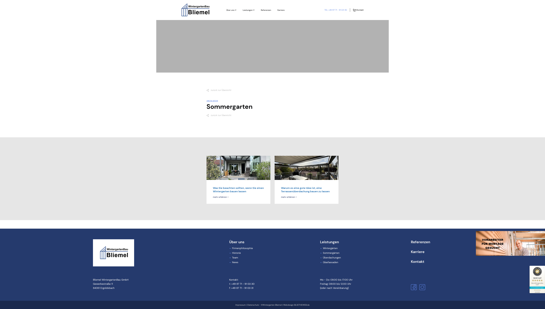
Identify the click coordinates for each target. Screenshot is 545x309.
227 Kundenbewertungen (537, 287)
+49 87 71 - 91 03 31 (242, 288)
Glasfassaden (252, 31)
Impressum (240, 305)
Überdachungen (253, 26)
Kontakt (360, 10)
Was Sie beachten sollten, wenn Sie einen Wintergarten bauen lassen (238, 189)
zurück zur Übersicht (220, 90)
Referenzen (266, 10)
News (231, 31)
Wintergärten (252, 16)
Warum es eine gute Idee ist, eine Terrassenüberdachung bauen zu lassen (305, 189)
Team (231, 26)
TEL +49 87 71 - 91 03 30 (335, 10)
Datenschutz (253, 305)
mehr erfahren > (221, 197)
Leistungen (248, 10)
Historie (232, 21)
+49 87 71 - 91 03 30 (242, 283)
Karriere (281, 10)
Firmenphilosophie (237, 16)
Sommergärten (252, 21)
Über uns (230, 10)
